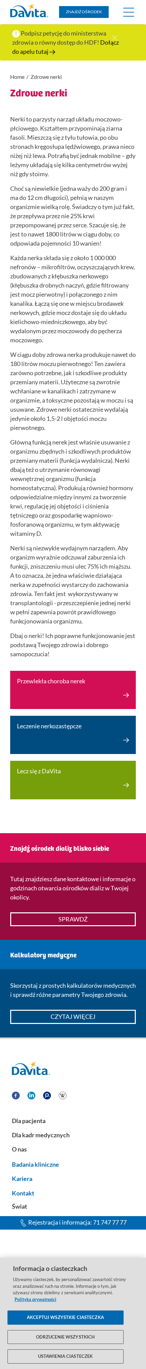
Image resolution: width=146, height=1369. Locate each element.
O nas (19, 1149)
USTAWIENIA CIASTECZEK (65, 1356)
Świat (19, 1206)
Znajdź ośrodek (84, 11)
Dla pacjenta (28, 1120)
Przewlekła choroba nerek (51, 681)
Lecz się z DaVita (39, 771)
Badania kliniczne (35, 1164)
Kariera (22, 1178)
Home (17, 76)
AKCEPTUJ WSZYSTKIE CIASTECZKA (65, 1317)
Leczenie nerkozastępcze (49, 726)
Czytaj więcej (73, 1016)
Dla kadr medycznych (41, 1135)
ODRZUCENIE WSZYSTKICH (65, 1337)
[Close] (114, 37)
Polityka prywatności (35, 1299)
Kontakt (23, 1193)
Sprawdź (73, 919)
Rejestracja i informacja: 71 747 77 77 (77, 1222)
